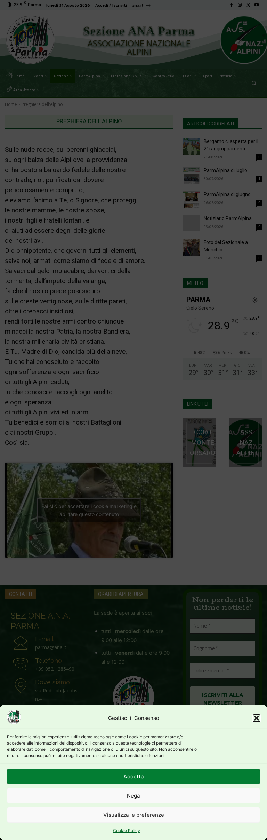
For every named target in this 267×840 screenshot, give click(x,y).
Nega (133, 795)
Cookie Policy (126, 830)
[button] (256, 718)
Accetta (133, 776)
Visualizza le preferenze (133, 814)
